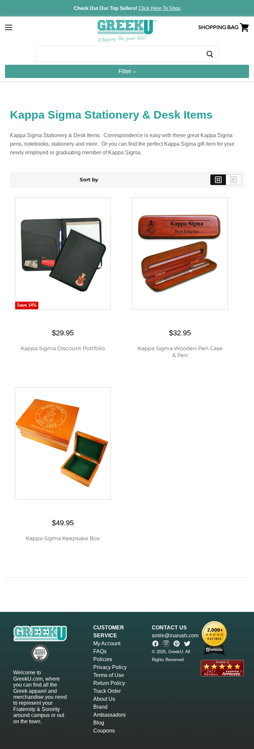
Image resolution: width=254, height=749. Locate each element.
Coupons (104, 730)
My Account (106, 643)
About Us (104, 699)
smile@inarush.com (175, 635)
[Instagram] (166, 643)
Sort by (89, 179)
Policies (102, 659)
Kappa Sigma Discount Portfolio (63, 348)
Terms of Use (108, 675)
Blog (98, 723)
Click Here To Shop (159, 8)
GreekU (175, 651)
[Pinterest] (176, 643)
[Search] (209, 53)
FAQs (99, 651)
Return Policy (109, 683)
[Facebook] (155, 643)
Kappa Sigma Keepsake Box (63, 538)
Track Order (107, 691)
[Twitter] (187, 643)
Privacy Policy (110, 667)
